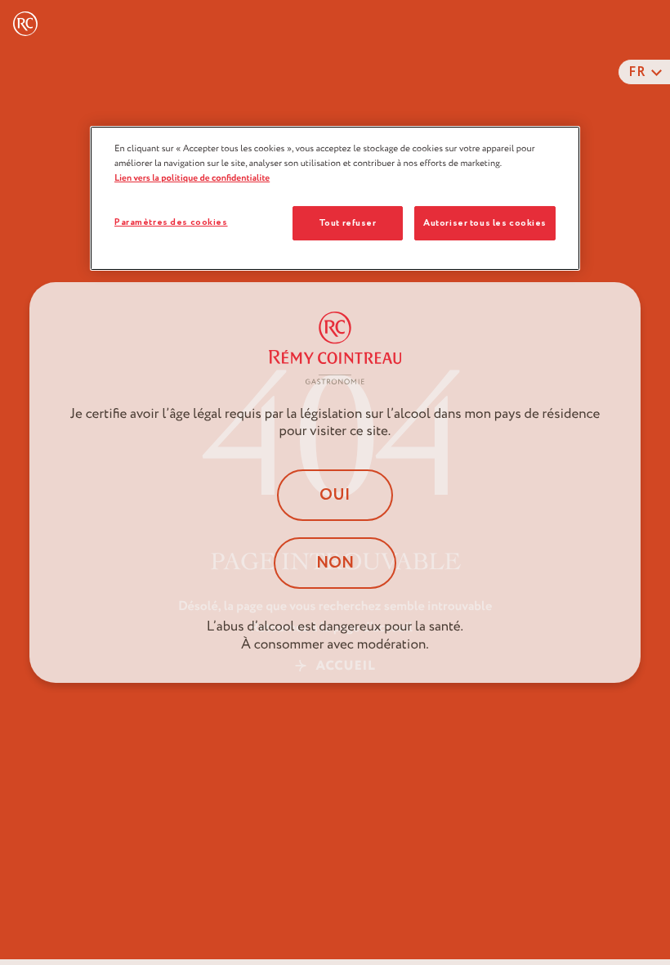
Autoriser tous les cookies (485, 223)
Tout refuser (348, 223)
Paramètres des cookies (171, 222)
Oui (335, 495)
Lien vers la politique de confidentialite (192, 178)
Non (335, 563)
